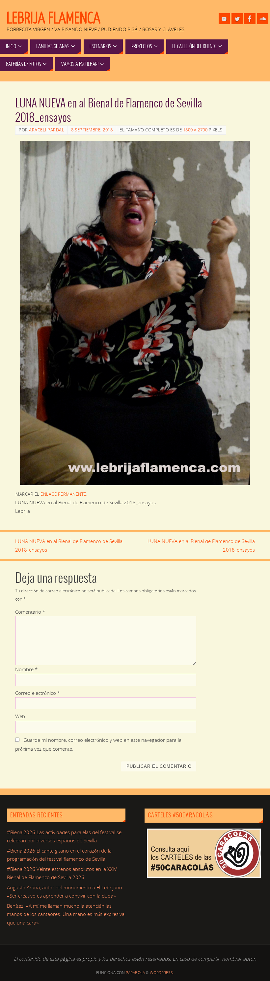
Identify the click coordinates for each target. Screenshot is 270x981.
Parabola (135, 972)
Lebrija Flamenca (53, 18)
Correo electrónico (37, 693)
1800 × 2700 (195, 130)
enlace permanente (63, 494)
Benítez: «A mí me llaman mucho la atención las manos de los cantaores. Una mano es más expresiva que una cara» (65, 914)
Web (20, 716)
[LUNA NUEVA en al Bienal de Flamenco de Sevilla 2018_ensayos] (135, 313)
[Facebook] (250, 18)
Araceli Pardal (46, 130)
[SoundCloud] (262, 18)
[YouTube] (224, 18)
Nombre (26, 669)
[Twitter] (237, 18)
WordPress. (162, 972)
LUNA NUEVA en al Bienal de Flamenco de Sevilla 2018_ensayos (68, 545)
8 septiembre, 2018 (92, 130)
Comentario (30, 611)
